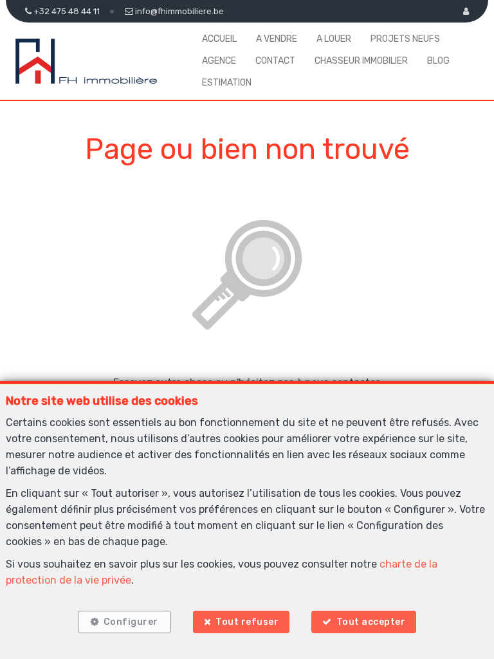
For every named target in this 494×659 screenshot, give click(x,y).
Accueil (219, 38)
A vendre (276, 38)
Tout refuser (247, 622)
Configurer (131, 622)
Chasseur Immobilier (361, 60)
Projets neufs (405, 38)
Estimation (227, 82)
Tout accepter (371, 622)
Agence (219, 60)
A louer (333, 38)
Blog (438, 60)
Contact (275, 60)
